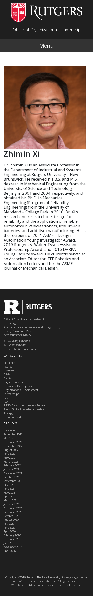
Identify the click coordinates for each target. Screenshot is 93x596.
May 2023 (9, 438)
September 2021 (13, 481)
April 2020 (10, 531)
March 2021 (11, 500)
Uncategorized (12, 417)
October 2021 (11, 477)
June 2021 (9, 488)
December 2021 (13, 473)
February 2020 (12, 535)
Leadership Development (18, 386)
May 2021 (9, 492)
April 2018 (10, 550)
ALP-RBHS (9, 362)
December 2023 (13, 430)
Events (7, 378)
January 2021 (11, 504)
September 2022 (13, 446)
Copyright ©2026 (15, 577)
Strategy (8, 413)
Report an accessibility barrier (64, 585)
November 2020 (13, 512)
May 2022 (9, 457)
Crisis (7, 374)
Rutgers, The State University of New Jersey (51, 577)
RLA (6, 401)
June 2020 (9, 527)
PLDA (7, 397)
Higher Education (14, 382)
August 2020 (11, 519)
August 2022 (11, 450)
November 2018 (13, 547)
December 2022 (13, 442)
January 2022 (11, 469)
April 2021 (10, 496)
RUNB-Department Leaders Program (25, 405)
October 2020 (11, 516)
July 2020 (9, 523)
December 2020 (13, 508)
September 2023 (13, 434)
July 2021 (9, 484)
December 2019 (13, 539)
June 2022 (9, 453)
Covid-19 (9, 370)
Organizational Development (21, 390)
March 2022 (11, 461)
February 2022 (12, 465)
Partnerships (11, 394)
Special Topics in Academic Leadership (26, 409)
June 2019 (9, 543)
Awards (8, 366)
